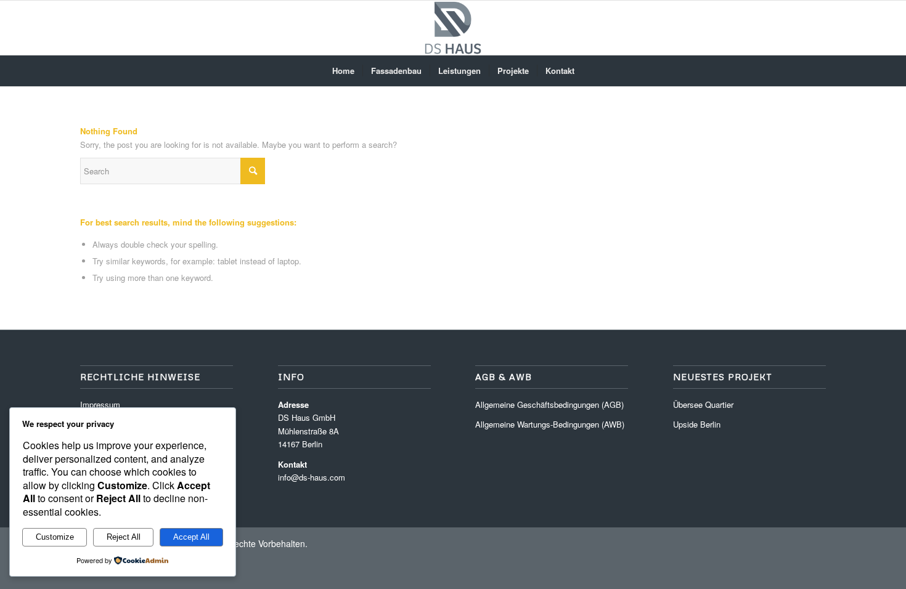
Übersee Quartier (703, 404)
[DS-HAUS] (453, 28)
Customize (55, 537)
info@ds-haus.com (311, 477)
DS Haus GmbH (306, 417)
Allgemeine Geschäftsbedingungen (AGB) (549, 404)
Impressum (100, 404)
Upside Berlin (696, 424)
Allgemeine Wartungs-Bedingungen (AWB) (549, 424)
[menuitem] (343, 70)
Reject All (124, 537)
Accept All (191, 537)
